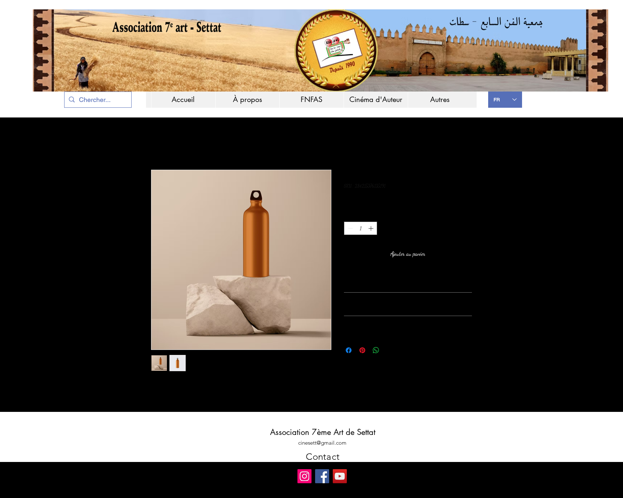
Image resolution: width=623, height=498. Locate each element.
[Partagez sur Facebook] (348, 350)
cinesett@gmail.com (322, 442)
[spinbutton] (360, 228)
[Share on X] (389, 350)
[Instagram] (304, 476)
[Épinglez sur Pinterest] (362, 350)
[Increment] (371, 228)
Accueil (158, 143)
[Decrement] (349, 228)
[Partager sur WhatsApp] (376, 350)
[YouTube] (340, 476)
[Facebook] (322, 476)
